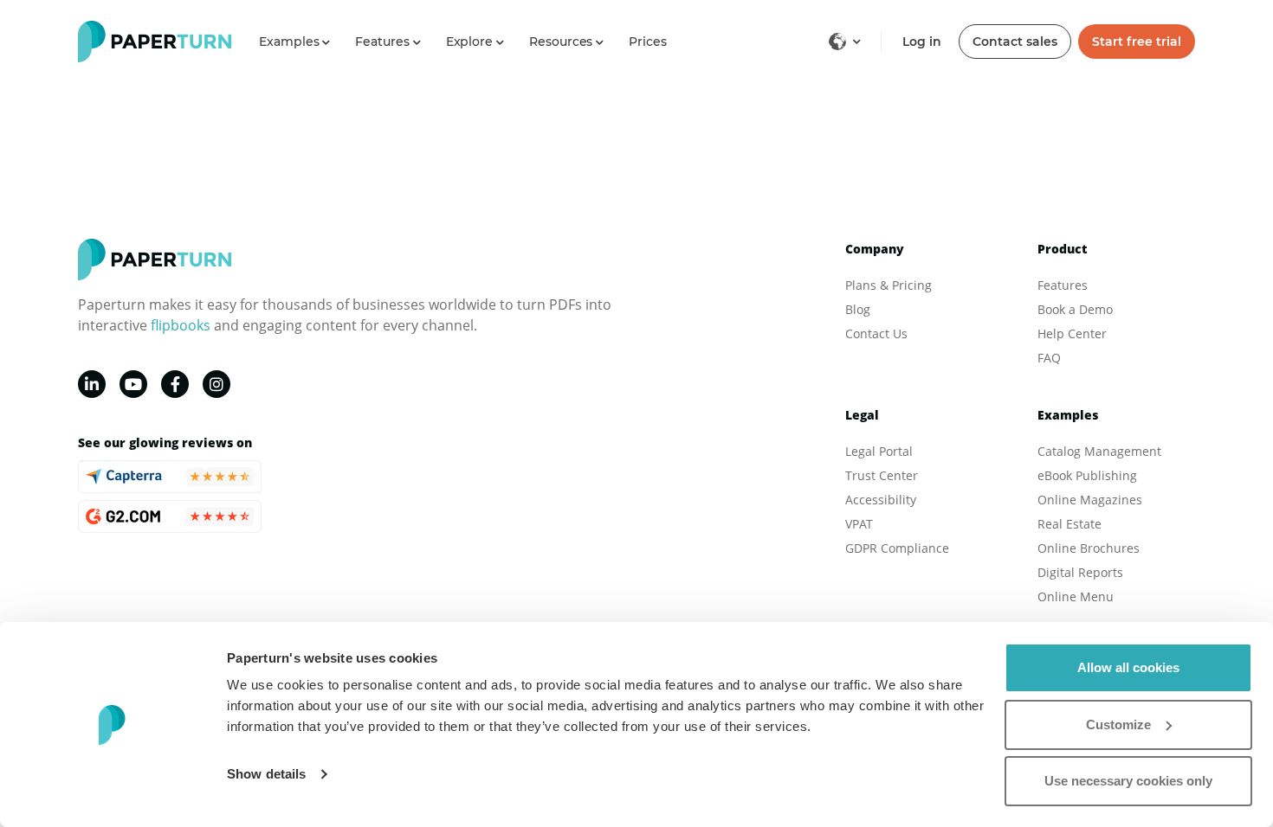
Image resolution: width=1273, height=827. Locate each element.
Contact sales (1015, 41)
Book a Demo (1075, 309)
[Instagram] (216, 384)
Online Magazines (1089, 499)
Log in (921, 41)
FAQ (1049, 357)
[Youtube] (133, 384)
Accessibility (880, 499)
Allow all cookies (1128, 667)
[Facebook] (175, 384)
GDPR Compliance (897, 548)
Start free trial (1136, 41)
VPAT (859, 524)
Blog (857, 309)
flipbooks (180, 325)
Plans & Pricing (888, 285)
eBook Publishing (1087, 475)
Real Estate (1069, 524)
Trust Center (881, 475)
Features (1062, 285)
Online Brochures (1088, 548)
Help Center (1072, 333)
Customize (1118, 724)
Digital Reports (1080, 572)
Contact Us (876, 333)
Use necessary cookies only (1128, 780)
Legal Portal (879, 451)
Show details (266, 773)
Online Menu (1075, 596)
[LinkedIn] (92, 384)
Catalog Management (1099, 451)
